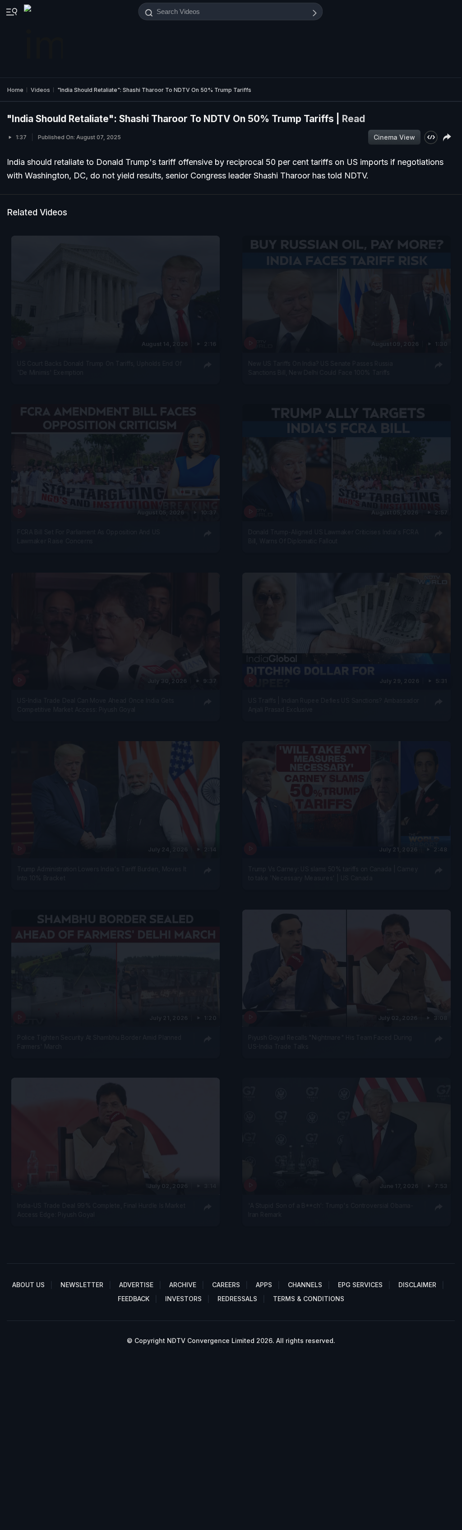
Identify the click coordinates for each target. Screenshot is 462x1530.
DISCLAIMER (417, 1285)
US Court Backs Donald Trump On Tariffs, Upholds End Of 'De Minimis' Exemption (99, 368)
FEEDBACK (133, 1298)
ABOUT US (28, 1285)
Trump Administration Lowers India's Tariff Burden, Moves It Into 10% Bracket (101, 873)
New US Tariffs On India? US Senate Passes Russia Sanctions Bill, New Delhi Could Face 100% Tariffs (320, 368)
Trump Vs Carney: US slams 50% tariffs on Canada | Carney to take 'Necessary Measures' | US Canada (333, 873)
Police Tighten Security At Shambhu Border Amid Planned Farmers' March (99, 1042)
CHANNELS (305, 1285)
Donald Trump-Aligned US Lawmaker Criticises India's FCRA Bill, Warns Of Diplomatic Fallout (333, 536)
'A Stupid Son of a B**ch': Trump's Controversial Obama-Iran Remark (330, 1210)
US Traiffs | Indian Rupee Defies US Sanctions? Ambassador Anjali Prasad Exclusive (333, 705)
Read (353, 118)
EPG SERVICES (360, 1285)
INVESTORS (183, 1298)
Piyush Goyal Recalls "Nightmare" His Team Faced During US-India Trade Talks (330, 1042)
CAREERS (226, 1285)
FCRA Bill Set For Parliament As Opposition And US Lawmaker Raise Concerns (88, 536)
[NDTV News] (44, 38)
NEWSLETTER (81, 1285)
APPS (264, 1285)
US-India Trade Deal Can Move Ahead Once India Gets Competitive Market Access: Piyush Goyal (95, 705)
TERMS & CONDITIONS (308, 1298)
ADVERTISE (136, 1285)
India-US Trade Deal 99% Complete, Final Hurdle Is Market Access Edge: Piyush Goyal (101, 1210)
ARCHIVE (182, 1285)
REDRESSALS (237, 1298)
